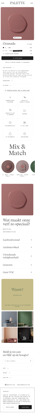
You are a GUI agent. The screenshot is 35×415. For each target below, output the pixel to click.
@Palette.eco (7, 229)
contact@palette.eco (9, 231)
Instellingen (10, 407)
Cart (31, 3)
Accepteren (25, 407)
